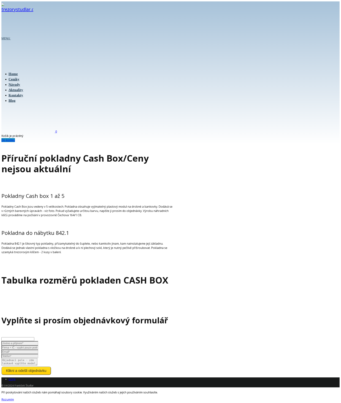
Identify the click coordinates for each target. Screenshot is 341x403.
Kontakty (16, 95)
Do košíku (8, 140)
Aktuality (16, 90)
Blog (12, 100)
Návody (14, 84)
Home (13, 74)
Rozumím (7, 399)
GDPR (12, 379)
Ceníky (14, 79)
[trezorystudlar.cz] (17, 9)
